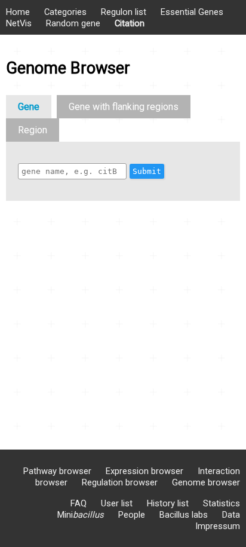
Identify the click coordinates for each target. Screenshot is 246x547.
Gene (28, 106)
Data (231, 514)
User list (117, 503)
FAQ (78, 503)
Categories (65, 12)
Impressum (217, 526)
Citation (129, 23)
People (131, 514)
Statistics (221, 503)
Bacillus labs (183, 514)
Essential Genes (192, 12)
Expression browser (144, 471)
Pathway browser (57, 471)
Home (18, 12)
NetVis (19, 23)
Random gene (73, 23)
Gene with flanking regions (124, 106)
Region (32, 130)
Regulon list (123, 12)
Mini (80, 514)
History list (168, 503)
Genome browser (206, 482)
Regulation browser (120, 482)
